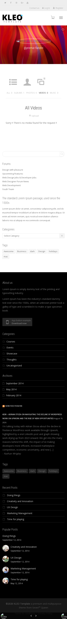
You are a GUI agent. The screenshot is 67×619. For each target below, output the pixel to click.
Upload (35, 115)
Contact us (34, 8)
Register (59, 8)
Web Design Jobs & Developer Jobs (19, 177)
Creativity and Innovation (20, 501)
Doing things (13, 495)
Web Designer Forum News (15, 181)
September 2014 (14, 383)
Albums (19, 92)
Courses (11, 341)
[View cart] (52, 17)
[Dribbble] (16, 2)
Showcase (12, 353)
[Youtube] (27, 2)
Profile (27, 88)
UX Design (12, 507)
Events (10, 347)
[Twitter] (5, 2)
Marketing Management (19, 513)
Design (41, 251)
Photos (31, 92)
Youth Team (8, 189)
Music (54, 92)
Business (21, 251)
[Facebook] (10, 2)
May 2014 (11, 389)
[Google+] (22, 2)
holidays (53, 251)
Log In (47, 8)
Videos (43, 92)
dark (32, 251)
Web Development (11, 185)
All (9, 92)
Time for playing (15, 519)
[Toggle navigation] (61, 17)
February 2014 (13, 395)
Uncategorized (14, 365)
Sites (42, 83)
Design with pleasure (12, 169)
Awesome (8, 251)
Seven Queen (40, 607)
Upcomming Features (12, 173)
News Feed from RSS (13, 406)
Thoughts (12, 359)
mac (6, 256)
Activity (13, 88)
